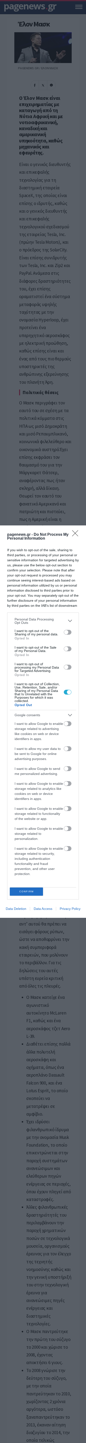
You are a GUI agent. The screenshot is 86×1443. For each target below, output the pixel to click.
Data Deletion (16, 909)
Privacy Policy (70, 909)
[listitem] (43, 621)
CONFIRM (26, 891)
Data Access (43, 909)
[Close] (76, 534)
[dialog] (43, 721)
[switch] (67, 632)
